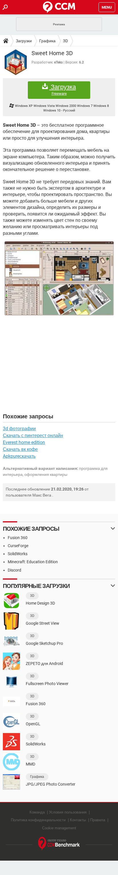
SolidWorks (17, 553)
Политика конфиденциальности (38, 820)
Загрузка (62, 89)
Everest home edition (24, 442)
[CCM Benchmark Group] (59, 844)
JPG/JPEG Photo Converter (50, 784)
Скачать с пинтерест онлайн (33, 435)
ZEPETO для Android (44, 663)
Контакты (78, 820)
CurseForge (18, 545)
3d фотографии (19, 428)
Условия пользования (67, 812)
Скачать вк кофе (20, 449)
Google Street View (42, 623)
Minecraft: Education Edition (33, 561)
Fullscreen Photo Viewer (47, 683)
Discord (14, 570)
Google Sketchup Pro (44, 643)
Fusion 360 (17, 537)
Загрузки (24, 41)
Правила (97, 820)
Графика (47, 41)
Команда (37, 812)
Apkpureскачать (19, 456)
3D (65, 41)
